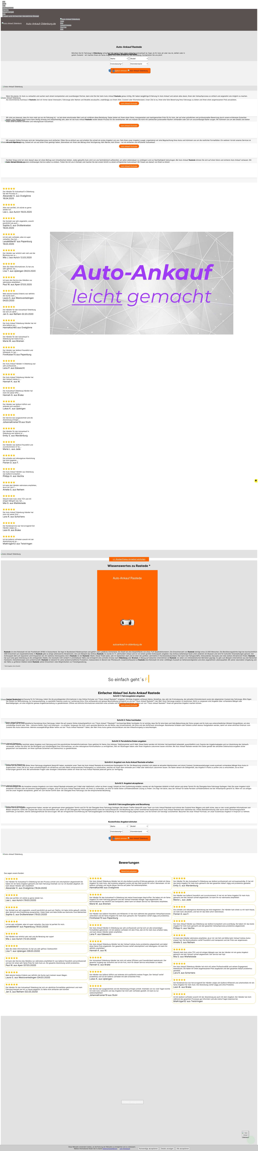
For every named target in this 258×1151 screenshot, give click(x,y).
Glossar (36, 16)
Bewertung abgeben (129, 871)
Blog (3, 6)
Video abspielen (132, 1102)
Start (3, 2)
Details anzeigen (167, 1149)
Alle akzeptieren (183, 1149)
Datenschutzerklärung (110, 1149)
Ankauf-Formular (8, 8)
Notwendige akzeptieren (148, 1149)
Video (4, 4)
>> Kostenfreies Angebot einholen (129, 559)
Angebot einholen (120, 71)
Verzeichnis (27, 16)
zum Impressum (125, 1149)
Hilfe (4, 14)
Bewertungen (8, 12)
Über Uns (5, 10)
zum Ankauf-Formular (129, 103)
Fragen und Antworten (12, 16)
